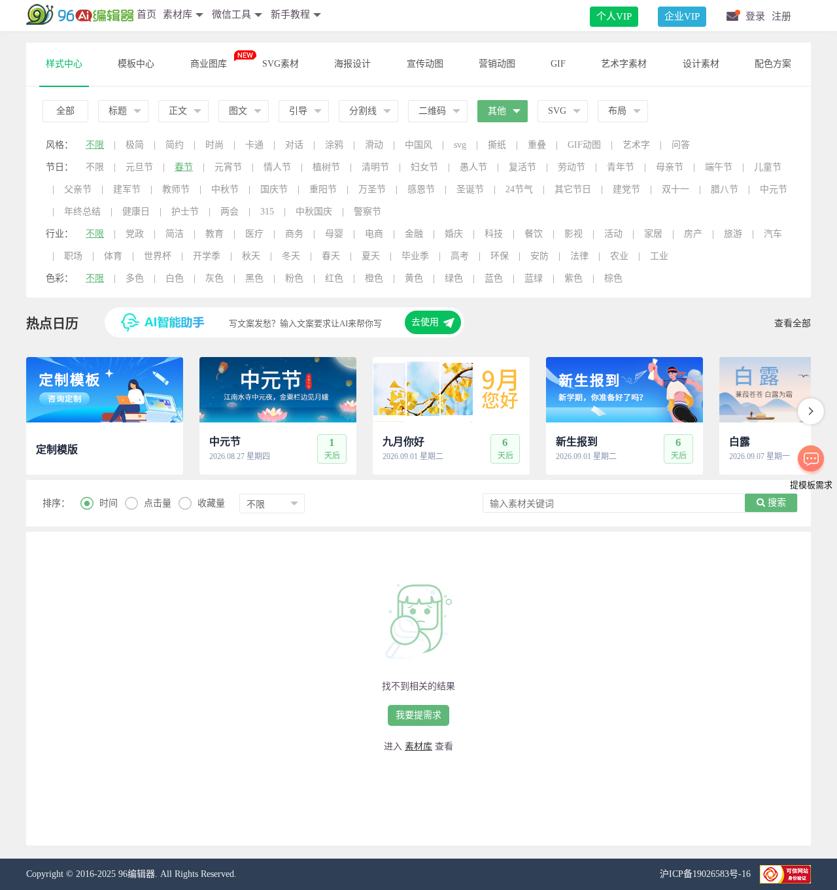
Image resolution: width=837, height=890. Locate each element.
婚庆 (454, 234)
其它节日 (573, 189)
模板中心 (136, 64)
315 (267, 211)
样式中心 (64, 64)
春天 (331, 256)
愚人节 (473, 167)
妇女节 (424, 167)
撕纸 (497, 145)
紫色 (573, 278)
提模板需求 (811, 485)
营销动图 (497, 64)
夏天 (371, 256)
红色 (334, 278)
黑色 (254, 278)
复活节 (522, 167)
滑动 (374, 145)
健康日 (136, 211)
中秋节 (225, 189)
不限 (95, 145)
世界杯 (157, 256)
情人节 (277, 167)
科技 (494, 234)
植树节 (326, 167)
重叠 (537, 145)
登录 (755, 16)
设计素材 (701, 64)
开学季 (206, 256)
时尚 (214, 145)
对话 (294, 145)
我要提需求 (418, 715)
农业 (619, 256)
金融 (414, 234)
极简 (135, 145)
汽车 (773, 234)
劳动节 (571, 167)
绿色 (454, 278)
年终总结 (82, 211)
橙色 (374, 278)
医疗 (254, 234)
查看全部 (792, 323)
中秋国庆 (314, 211)
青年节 (620, 167)
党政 (135, 234)
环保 (499, 256)
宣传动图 (425, 64)
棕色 (613, 278)
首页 (146, 14)
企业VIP (682, 16)
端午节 (718, 167)
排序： (56, 503)
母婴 (334, 234)
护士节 (185, 211)
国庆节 (274, 189)
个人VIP (614, 16)
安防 (539, 256)
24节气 (519, 189)
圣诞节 (470, 189)
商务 (294, 234)
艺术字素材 (624, 64)
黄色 (414, 278)
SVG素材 (280, 64)
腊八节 (724, 189)
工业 (659, 256)
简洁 (174, 234)
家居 (653, 234)
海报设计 (352, 64)
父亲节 (78, 189)
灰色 (214, 278)
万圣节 (372, 189)
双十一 (675, 189)
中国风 (418, 145)
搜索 (775, 502)
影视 (573, 234)
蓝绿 (533, 278)
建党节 (626, 189)
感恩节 (421, 189)
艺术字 (636, 145)
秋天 (251, 256)
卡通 (254, 145)
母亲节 (669, 167)
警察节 (367, 211)
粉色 (294, 278)
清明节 (375, 167)
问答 (681, 145)
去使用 (425, 322)
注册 (781, 16)
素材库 (418, 746)
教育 (214, 234)
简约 (174, 145)
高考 (460, 256)
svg (460, 145)
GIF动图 (584, 145)
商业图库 (208, 64)
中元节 (773, 189)
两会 (229, 211)
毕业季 (415, 256)
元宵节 (228, 167)
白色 (174, 278)
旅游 (733, 234)
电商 (374, 234)
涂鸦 (334, 145)
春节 (184, 167)
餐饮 (533, 234)
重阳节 (323, 189)
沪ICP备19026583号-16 (706, 874)
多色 (135, 278)
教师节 (176, 189)
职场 (73, 256)
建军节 (127, 189)
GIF (558, 64)
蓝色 (494, 278)
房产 (693, 234)
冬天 (291, 256)
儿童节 (767, 167)
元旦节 (139, 167)
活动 (613, 234)
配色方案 (773, 64)
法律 (579, 256)
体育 (113, 256)
